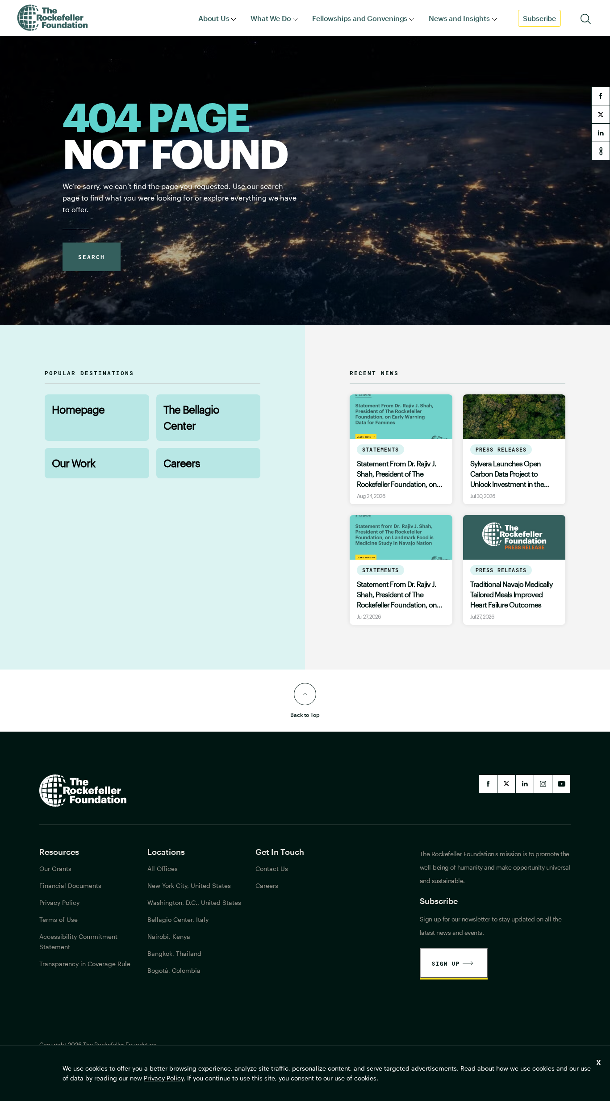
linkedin (601, 133)
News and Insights (459, 18)
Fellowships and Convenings (359, 18)
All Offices (162, 868)
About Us (213, 18)
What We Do (271, 18)
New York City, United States (189, 885)
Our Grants (55, 868)
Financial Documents (70, 885)
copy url (601, 151)
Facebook (488, 784)
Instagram (543, 784)
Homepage (78, 409)
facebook (601, 96)
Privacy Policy (164, 1078)
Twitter (506, 784)
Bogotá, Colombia (174, 970)
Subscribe (539, 18)
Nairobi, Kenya (168, 936)
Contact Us (271, 868)
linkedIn (525, 784)
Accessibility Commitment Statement (78, 941)
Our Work (73, 462)
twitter (601, 114)
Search (91, 256)
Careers (181, 462)
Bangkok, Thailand (174, 953)
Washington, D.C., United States (194, 902)
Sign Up (446, 963)
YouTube (561, 784)
